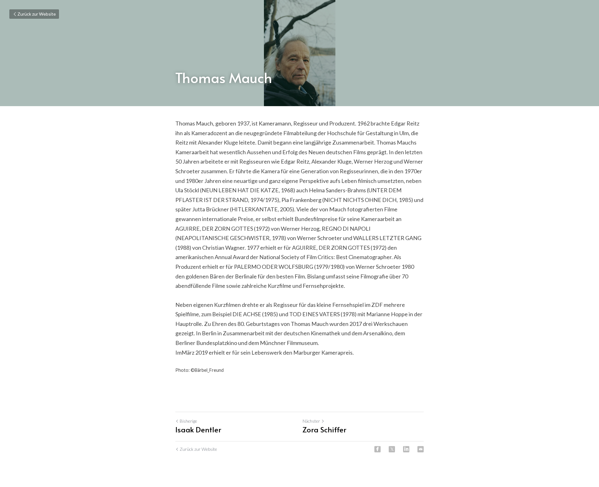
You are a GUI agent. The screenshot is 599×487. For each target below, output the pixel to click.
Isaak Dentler (198, 429)
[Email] (420, 449)
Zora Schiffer (324, 429)
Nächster (311, 421)
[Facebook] (377, 449)
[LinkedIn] (406, 449)
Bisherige (188, 421)
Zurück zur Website (36, 14)
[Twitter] (392, 449)
